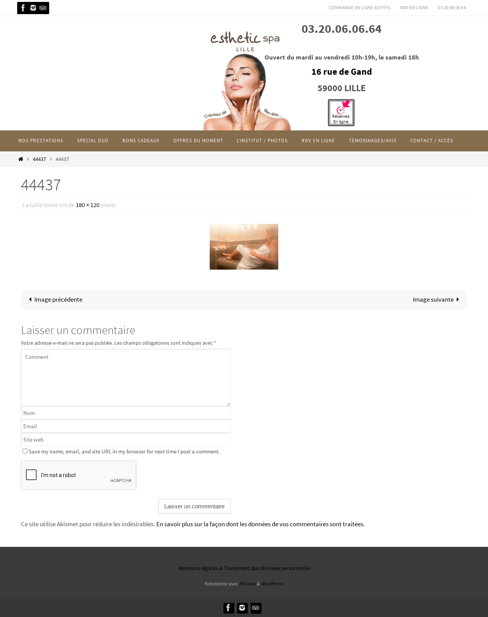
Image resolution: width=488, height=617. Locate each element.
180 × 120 (88, 205)
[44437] (244, 247)
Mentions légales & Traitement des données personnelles (244, 568)
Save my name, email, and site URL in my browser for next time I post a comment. (124, 451)
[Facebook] (23, 8)
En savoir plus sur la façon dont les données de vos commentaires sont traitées (259, 524)
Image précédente (58, 299)
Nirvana (247, 583)
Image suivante (433, 299)
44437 (39, 159)
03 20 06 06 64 (452, 7)
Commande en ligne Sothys (359, 7)
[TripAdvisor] (43, 8)
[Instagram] (33, 8)
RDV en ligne (414, 7)
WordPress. (272, 583)
